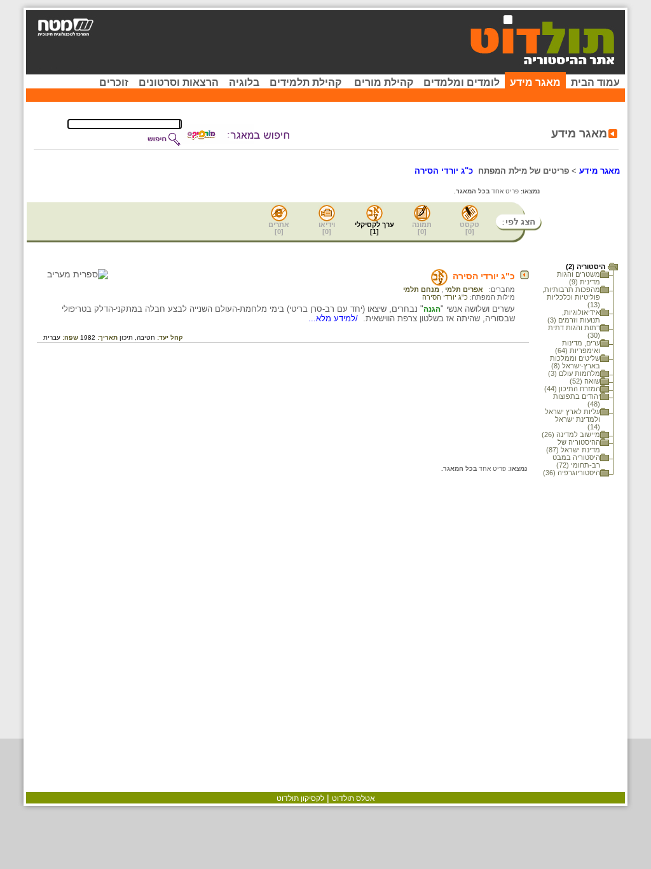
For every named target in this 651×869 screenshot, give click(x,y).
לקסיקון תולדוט (300, 798)
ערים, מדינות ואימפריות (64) (577, 346)
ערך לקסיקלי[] (374, 228)
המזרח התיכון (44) (572, 389)
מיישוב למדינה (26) (571, 434)
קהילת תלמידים (305, 82)
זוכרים (113, 82)
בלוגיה (244, 82)
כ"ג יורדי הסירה (484, 276)
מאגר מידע (535, 82)
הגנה (432, 309)
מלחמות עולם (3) (574, 373)
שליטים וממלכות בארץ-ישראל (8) (575, 362)
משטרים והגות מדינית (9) (578, 278)
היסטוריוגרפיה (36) (571, 472)
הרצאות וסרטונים (179, 82)
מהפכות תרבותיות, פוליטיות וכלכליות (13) (571, 297)
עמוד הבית (595, 82)
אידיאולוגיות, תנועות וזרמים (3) (573, 316)
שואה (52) (585, 381)
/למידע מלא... (334, 318)
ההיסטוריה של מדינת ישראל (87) (573, 446)
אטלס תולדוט (353, 798)
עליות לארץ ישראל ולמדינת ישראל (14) (572, 419)
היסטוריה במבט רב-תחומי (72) (576, 461)
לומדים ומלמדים (461, 82)
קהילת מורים (383, 82)
